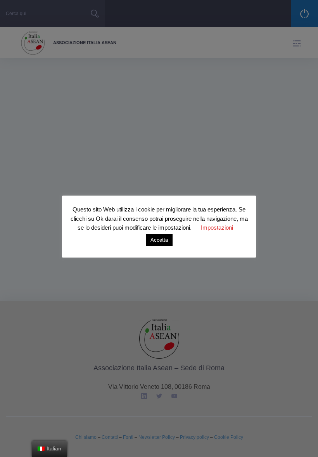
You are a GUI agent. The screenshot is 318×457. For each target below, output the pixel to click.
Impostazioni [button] (217, 227)
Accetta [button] (159, 240)
